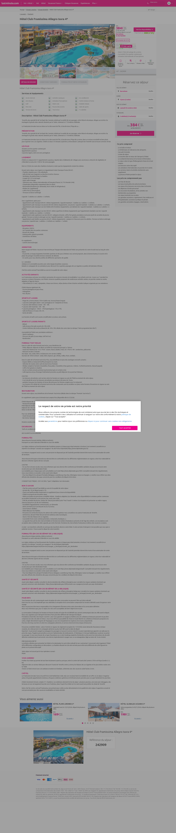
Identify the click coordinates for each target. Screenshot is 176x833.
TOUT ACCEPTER (125, 428)
